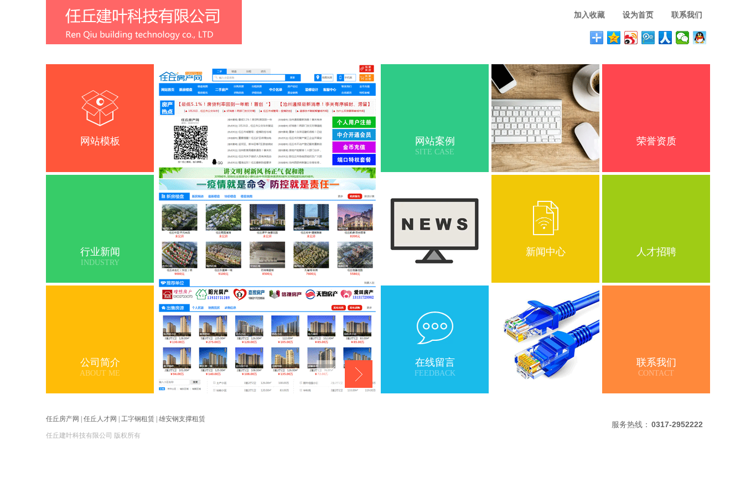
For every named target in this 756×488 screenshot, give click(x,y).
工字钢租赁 (137, 419)
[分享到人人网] (665, 37)
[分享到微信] (683, 37)
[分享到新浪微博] (631, 37)
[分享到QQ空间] (614, 37)
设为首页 (638, 15)
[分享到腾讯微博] (648, 37)
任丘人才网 (100, 419)
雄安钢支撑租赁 (182, 419)
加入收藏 (589, 15)
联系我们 (686, 15)
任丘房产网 (62, 419)
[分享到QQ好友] (700, 37)
